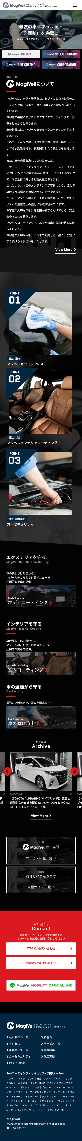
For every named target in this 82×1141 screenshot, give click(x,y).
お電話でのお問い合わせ (41, 963)
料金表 (48, 1037)
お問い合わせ (17, 1063)
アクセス (14, 1044)
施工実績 (49, 1056)
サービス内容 (52, 1044)
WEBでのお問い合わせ (41, 948)
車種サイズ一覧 (18, 1050)
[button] (7, 771)
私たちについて (18, 1037)
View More (64, 249)
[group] (41, 780)
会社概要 (49, 1050)
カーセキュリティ (20, 1056)
